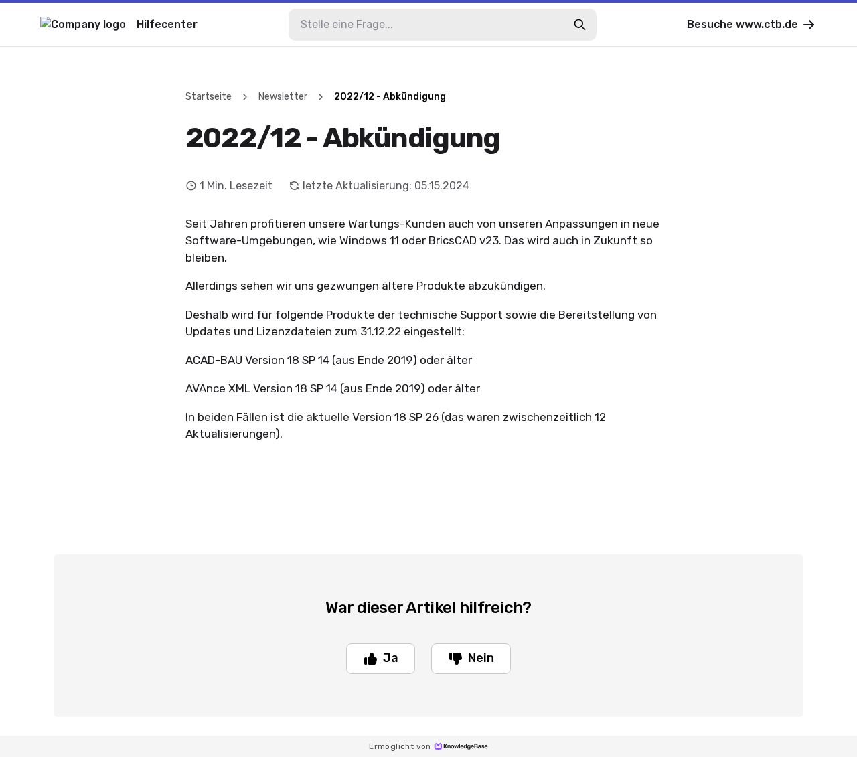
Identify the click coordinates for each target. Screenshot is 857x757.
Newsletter (282, 96)
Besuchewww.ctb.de (742, 24)
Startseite (208, 96)
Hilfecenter (167, 24)
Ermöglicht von (400, 746)
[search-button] (580, 25)
